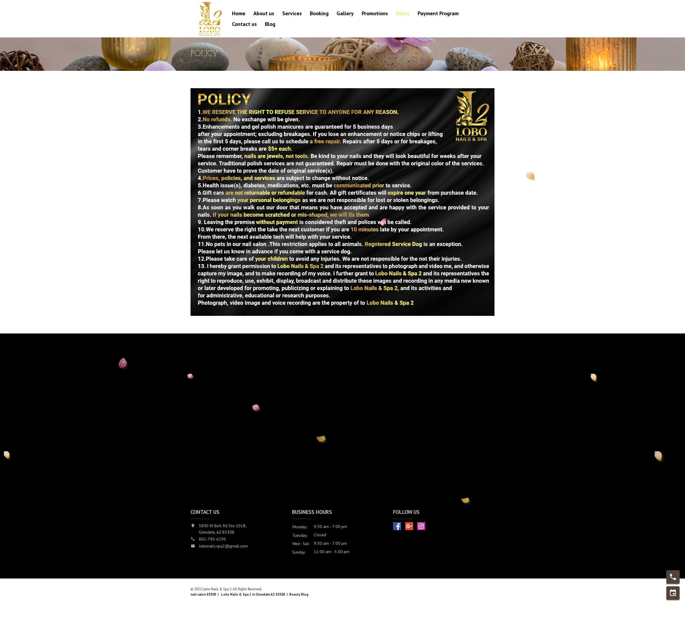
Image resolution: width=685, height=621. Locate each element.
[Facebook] (397, 526)
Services (292, 13)
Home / (478, 54)
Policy (403, 13)
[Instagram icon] (421, 526)
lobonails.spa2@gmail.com (223, 546)
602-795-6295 (212, 539)
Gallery (345, 13)
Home (238, 13)
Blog (270, 24)
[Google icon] (409, 526)
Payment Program (438, 13)
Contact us (244, 24)
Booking (319, 13)
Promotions (375, 13)
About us (263, 13)
